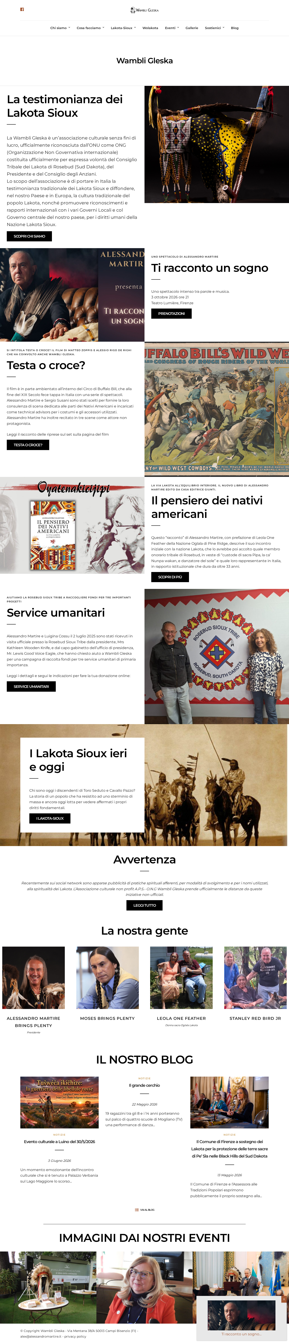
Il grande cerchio (144, 1085)
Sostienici (213, 28)
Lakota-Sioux (121, 28)
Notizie (59, 1134)
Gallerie (192, 28)
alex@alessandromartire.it (40, 1336)
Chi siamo (58, 28)
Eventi (170, 28)
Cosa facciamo (89, 28)
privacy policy (75, 1336)
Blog (235, 28)
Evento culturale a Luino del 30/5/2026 (59, 1141)
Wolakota (150, 28)
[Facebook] (22, 9)
